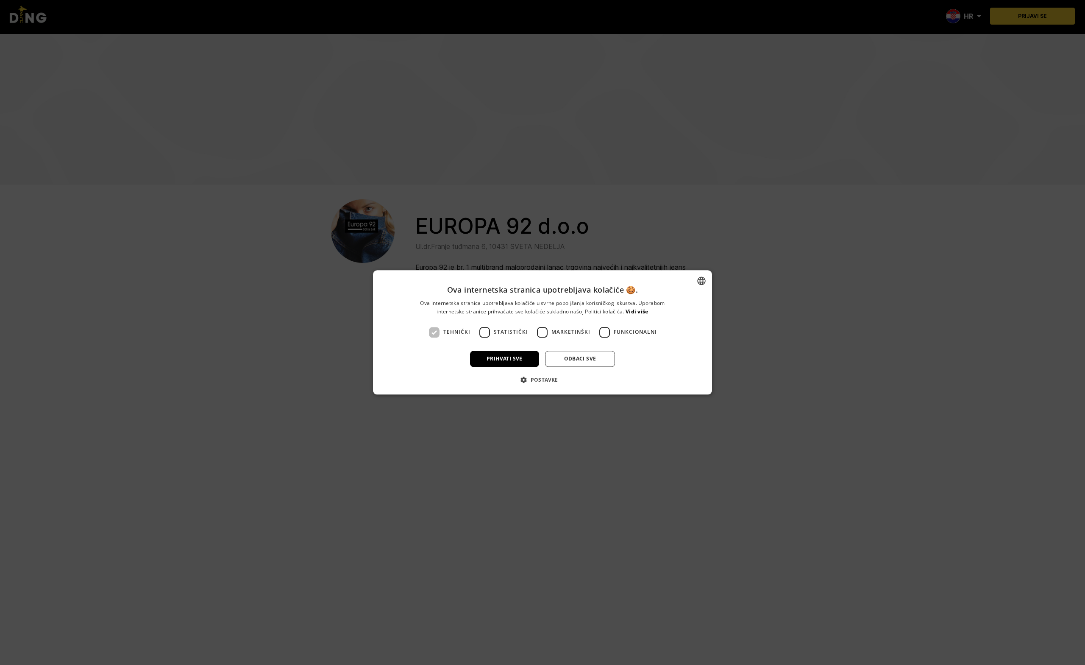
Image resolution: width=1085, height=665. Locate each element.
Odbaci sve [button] (580, 358)
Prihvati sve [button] (505, 358)
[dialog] (542, 332)
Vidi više (637, 312)
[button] (542, 380)
